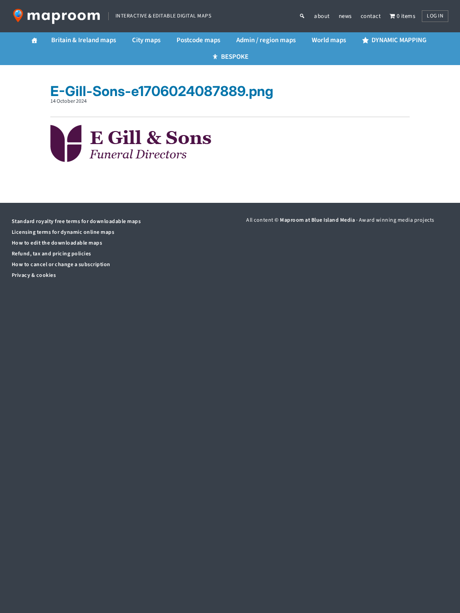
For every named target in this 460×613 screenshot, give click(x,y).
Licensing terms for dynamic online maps (63, 232)
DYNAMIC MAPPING (399, 40)
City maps (146, 40)
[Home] (34, 40)
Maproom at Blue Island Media (317, 220)
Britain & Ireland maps (83, 40)
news (345, 16)
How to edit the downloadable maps (57, 243)
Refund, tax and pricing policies (51, 254)
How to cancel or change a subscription (61, 264)
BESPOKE (234, 56)
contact (371, 16)
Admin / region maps (266, 40)
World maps (329, 40)
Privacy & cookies (34, 275)
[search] (306, 16)
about (322, 16)
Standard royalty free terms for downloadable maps (76, 221)
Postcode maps (198, 40)
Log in (435, 16)
